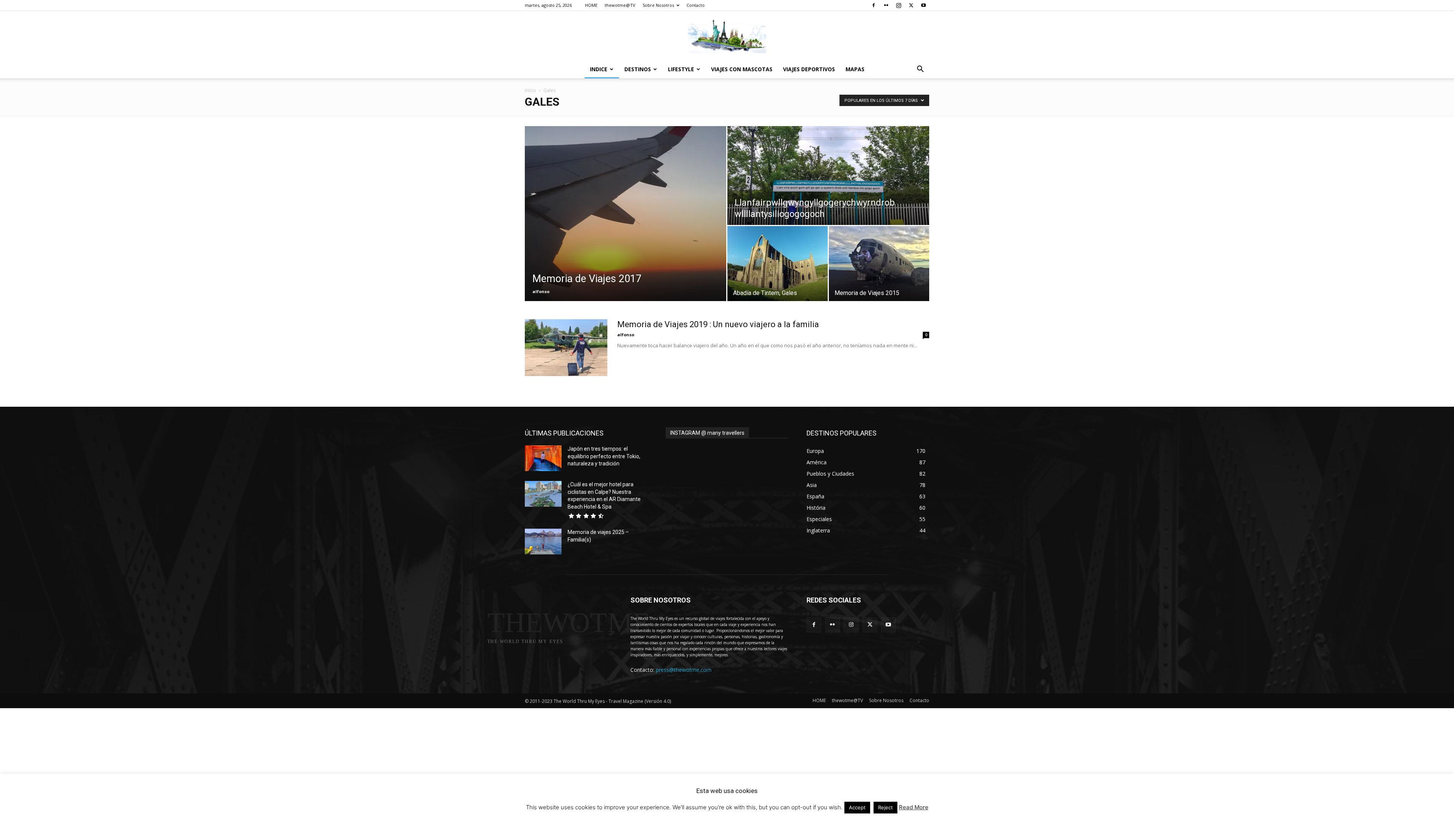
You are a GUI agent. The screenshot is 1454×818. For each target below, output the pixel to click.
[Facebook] (873, 5)
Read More (913, 807)
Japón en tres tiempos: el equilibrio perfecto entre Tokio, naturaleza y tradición (604, 456)
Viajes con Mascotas (741, 69)
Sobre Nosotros (658, 5)
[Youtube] (923, 5)
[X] (911, 5)
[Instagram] (898, 5)
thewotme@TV (620, 5)
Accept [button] (857, 807)
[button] (920, 69)
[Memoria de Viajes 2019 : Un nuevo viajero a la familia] (566, 347)
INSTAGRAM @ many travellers (707, 433)
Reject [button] (885, 807)
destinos (637, 69)
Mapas (855, 69)
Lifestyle (681, 69)
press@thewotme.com (683, 669)
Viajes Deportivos (809, 69)
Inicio (530, 90)
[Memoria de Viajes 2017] (625, 213)
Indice (598, 69)
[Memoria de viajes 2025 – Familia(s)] (543, 541)
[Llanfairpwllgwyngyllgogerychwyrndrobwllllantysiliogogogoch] (828, 175)
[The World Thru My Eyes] (727, 36)
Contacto (695, 5)
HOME (591, 5)
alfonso (540, 291)
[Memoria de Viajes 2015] (879, 263)
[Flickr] (886, 5)
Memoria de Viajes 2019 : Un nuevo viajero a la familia (718, 324)
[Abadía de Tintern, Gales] (777, 263)
